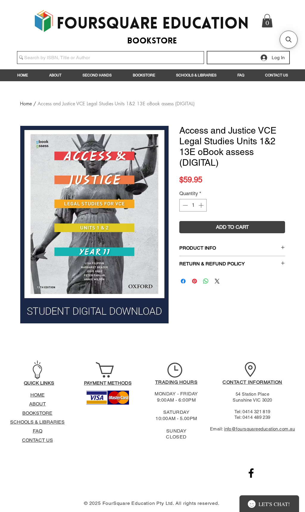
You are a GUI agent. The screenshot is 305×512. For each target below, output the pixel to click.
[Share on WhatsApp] (205, 281)
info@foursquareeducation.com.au (259, 428)
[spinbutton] (193, 205)
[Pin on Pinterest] (194, 281)
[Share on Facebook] (183, 281)
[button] (267, 20)
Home (26, 104)
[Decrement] (184, 205)
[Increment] (201, 205)
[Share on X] (217, 281)
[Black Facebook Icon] (251, 473)
